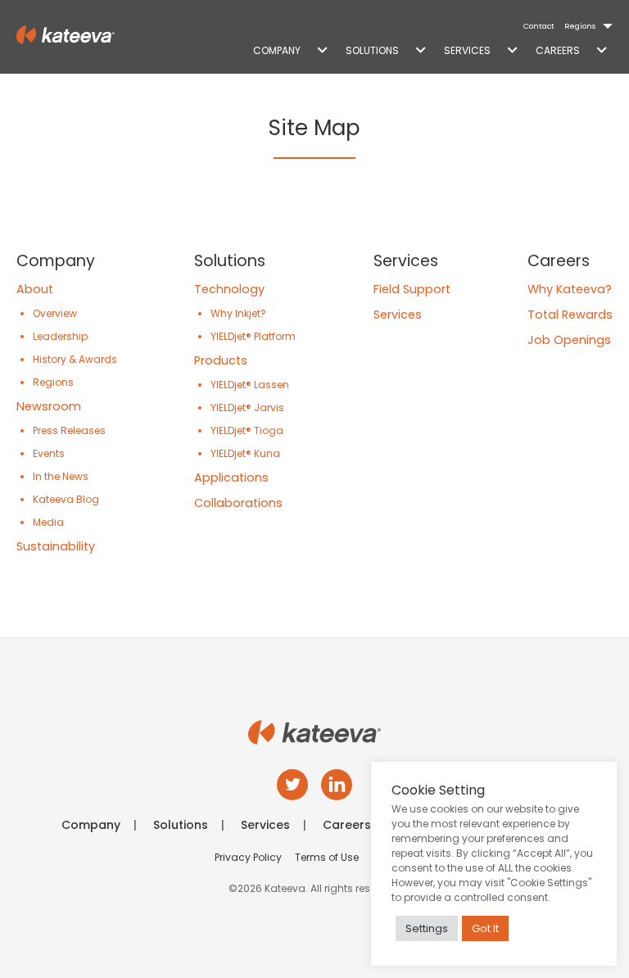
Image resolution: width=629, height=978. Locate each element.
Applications (231, 477)
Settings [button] (426, 928)
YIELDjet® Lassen (249, 385)
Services (467, 50)
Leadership (60, 336)
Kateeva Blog (66, 499)
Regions (580, 25)
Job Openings (569, 340)
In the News (60, 476)
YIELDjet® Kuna (245, 453)
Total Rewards (570, 314)
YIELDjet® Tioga (246, 430)
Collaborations (238, 503)
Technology (229, 289)
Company (277, 50)
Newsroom (48, 406)
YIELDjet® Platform (253, 336)
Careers (558, 50)
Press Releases (69, 430)
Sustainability (55, 546)
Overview (55, 313)
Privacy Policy (248, 857)
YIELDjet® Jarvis (247, 407)
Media (48, 522)
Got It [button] (485, 928)
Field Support (411, 289)
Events (49, 453)
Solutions (372, 50)
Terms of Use (327, 857)
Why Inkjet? (238, 313)
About (34, 289)
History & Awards (75, 359)
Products (220, 360)
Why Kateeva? (569, 289)
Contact (538, 25)
